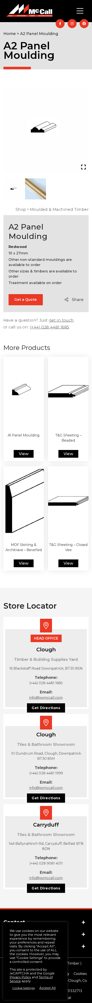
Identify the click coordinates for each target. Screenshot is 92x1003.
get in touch (61, 320)
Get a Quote (25, 300)
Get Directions (46, 708)
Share (77, 299)
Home (9, 33)
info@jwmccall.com (46, 698)
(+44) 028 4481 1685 (49, 327)
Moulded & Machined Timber (59, 209)
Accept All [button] (47, 988)
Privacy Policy (20, 977)
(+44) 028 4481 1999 (46, 773)
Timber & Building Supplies (38, 72)
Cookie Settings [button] (23, 988)
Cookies (80, 974)
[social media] (60, 23)
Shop (21, 209)
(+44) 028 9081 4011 (46, 863)
